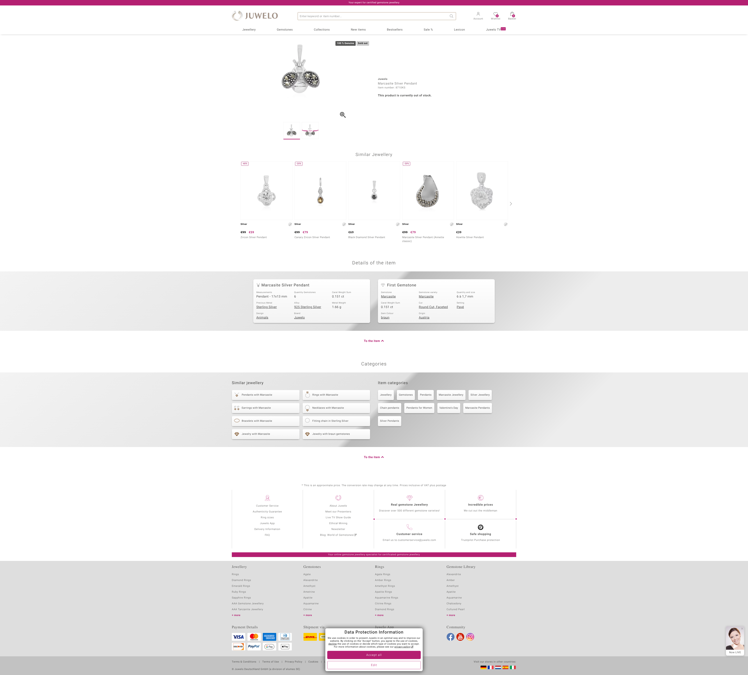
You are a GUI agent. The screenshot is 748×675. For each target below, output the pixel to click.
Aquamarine (311, 603)
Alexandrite (310, 580)
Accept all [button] (374, 655)
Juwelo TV (495, 30)
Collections (322, 30)
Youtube (460, 637)
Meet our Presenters (338, 512)
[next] (510, 204)
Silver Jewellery (480, 395)
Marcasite (388, 296)
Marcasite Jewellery (451, 395)
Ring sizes (267, 517)
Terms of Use (270, 662)
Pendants (425, 395)
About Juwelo (338, 506)
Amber (451, 580)
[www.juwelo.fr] (491, 667)
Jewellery (249, 30)
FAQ (267, 535)
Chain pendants (389, 408)
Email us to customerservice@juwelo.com (409, 540)
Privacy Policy (293, 662)
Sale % (428, 30)
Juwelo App (267, 523)
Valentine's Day (448, 408)
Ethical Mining (338, 523)
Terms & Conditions (244, 662)
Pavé (460, 307)
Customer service (409, 534)
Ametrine (309, 592)
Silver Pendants (389, 421)
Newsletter (338, 529)
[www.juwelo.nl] (498, 667)
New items (358, 30)
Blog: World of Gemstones (336, 535)
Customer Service (267, 506)
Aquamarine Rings (386, 598)
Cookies (313, 662)
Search (452, 16)
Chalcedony (454, 603)
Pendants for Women (419, 408)
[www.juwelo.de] (483, 667)
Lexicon (459, 30)
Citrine (307, 609)
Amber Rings (383, 580)
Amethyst (309, 586)
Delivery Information (267, 529)
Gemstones (285, 30)
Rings (235, 574)
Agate (307, 574)
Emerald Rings (241, 586)
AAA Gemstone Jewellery (248, 603)
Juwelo (299, 317)
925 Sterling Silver (307, 307)
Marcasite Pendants (477, 408)
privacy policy (402, 647)
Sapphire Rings (241, 598)
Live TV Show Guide (338, 517)
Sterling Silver (266, 307)
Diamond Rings (241, 580)
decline (332, 644)
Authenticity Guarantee (267, 512)
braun (385, 317)
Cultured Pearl (456, 609)
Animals (262, 317)
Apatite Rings (383, 592)
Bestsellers (395, 30)
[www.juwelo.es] (505, 667)
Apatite (308, 598)
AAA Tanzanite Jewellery (247, 609)
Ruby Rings (239, 592)
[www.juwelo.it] (513, 667)
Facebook (450, 637)
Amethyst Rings (385, 586)
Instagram (470, 637)
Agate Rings (382, 574)
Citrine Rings (383, 603)
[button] (478, 16)
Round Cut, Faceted (433, 307)
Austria (424, 317)
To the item (372, 341)
